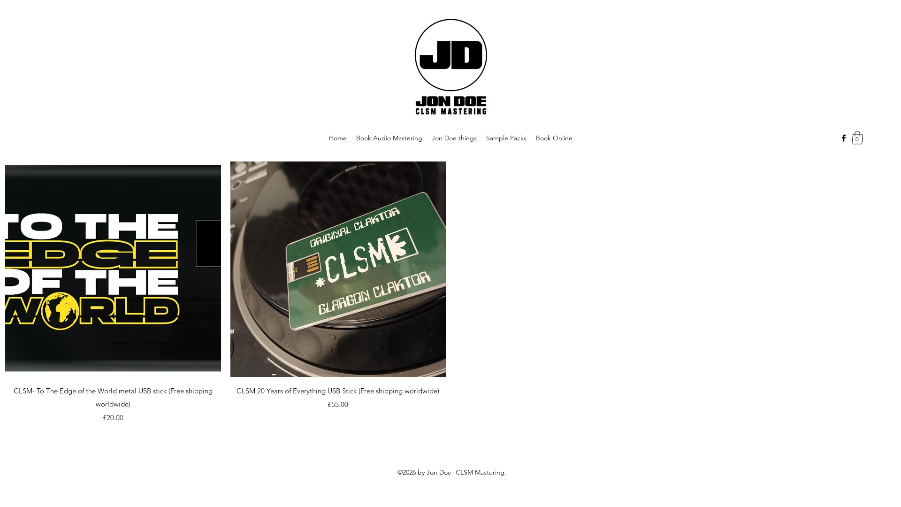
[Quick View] (113, 269)
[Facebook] (843, 138)
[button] (857, 138)
